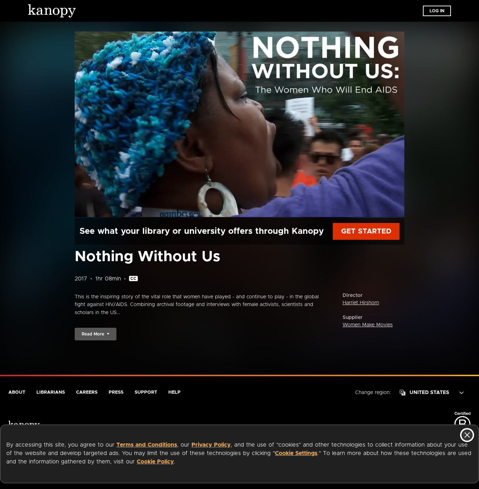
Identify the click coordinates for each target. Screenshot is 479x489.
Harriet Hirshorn (361, 302)
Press (116, 392)
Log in (437, 11)
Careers (86, 392)
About (16, 392)
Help (174, 392)
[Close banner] (467, 435)
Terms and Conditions (146, 445)
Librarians (50, 392)
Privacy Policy (211, 445)
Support (146, 392)
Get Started (366, 231)
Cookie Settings (296, 453)
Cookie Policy (155, 461)
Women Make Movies (368, 324)
